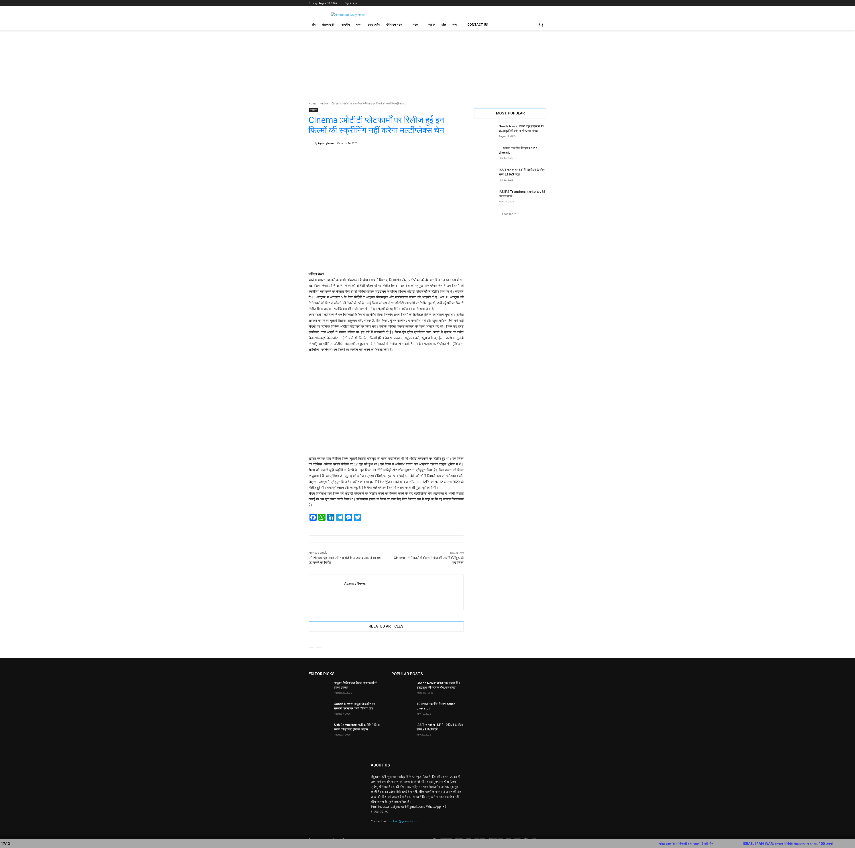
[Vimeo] (537, 3)
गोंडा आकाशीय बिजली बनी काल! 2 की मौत (635, 843)
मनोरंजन (324, 103)
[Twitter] (531, 3)
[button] (541, 24)
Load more (509, 214)
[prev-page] (311, 645)
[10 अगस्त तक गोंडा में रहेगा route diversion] (485, 153)
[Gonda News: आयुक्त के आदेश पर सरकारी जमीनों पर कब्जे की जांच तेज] (319, 709)
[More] (457, 154)
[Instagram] (525, 3)
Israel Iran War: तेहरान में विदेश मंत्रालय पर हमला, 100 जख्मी (736, 843)
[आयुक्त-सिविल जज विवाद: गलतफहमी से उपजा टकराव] (319, 688)
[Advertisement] (427, 63)
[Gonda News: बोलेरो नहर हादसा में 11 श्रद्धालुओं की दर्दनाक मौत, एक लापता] (485, 131)
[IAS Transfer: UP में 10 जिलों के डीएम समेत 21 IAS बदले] (485, 175)
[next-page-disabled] (318, 645)
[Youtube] (543, 3)
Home (312, 103)
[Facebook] (519, 3)
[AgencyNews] (311, 143)
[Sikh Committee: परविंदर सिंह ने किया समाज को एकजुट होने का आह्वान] (319, 730)
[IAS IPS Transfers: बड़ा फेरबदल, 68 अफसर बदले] (485, 197)
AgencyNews (326, 143)
